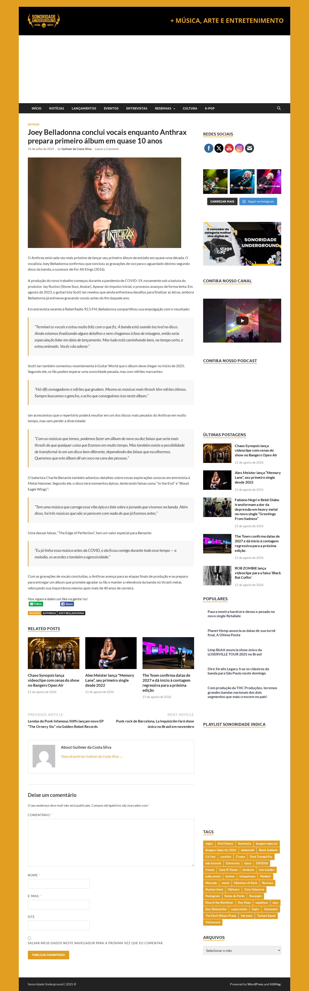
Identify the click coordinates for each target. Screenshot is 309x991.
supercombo (239, 909)
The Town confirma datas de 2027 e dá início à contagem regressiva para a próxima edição (166, 683)
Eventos (111, 108)
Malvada (211, 883)
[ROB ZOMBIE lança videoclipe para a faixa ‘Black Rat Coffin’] (217, 568)
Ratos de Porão (235, 896)
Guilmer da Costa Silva (77, 149)
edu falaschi (213, 863)
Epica (247, 863)
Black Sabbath (268, 850)
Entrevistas (136, 108)
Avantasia (244, 843)
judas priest (213, 876)
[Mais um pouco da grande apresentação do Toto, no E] (242, 181)
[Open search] (279, 108)
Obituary (234, 889)
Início (36, 108)
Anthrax (49, 613)
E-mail (35, 896)
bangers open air (267, 843)
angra (209, 843)
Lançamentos (84, 108)
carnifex (225, 856)
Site (31, 917)
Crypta (240, 856)
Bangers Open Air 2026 (220, 850)
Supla (255, 909)
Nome (34, 875)
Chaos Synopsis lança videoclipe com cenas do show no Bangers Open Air (53, 680)
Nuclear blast (214, 889)
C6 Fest (210, 856)
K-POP (210, 108)
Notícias (56, 108)
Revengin (255, 896)
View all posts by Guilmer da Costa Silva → (92, 756)
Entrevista (233, 863)
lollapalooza (247, 876)
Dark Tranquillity (261, 856)
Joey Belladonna (71, 613)
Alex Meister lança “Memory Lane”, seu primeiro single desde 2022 (109, 680)
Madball (265, 876)
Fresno (209, 870)
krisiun (230, 876)
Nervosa (267, 883)
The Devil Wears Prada (220, 915)
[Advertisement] (154, 69)
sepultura (261, 902)
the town (246, 915)
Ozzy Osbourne (254, 889)
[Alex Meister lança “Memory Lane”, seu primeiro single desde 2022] (111, 654)
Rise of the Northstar (219, 902)
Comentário (40, 815)
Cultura (190, 108)
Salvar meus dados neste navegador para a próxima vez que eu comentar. (96, 943)
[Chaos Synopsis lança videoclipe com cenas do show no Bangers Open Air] (53, 654)
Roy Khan (244, 902)
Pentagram (212, 896)
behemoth (247, 850)
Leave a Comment (107, 149)
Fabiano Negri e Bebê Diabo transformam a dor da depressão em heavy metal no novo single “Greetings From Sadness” (257, 509)
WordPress (255, 984)
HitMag (275, 984)
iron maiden (266, 870)
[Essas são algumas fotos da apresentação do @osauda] (215, 181)
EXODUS (262, 863)
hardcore (248, 870)
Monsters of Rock (245, 883)
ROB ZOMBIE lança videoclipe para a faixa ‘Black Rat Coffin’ (258, 573)
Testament (271, 909)
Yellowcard (212, 922)
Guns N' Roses (228, 870)
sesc (275, 902)
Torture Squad (266, 915)
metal (225, 883)
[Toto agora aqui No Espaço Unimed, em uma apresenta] (269, 181)
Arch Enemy (225, 843)
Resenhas (163, 108)
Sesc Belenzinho (215, 909)
